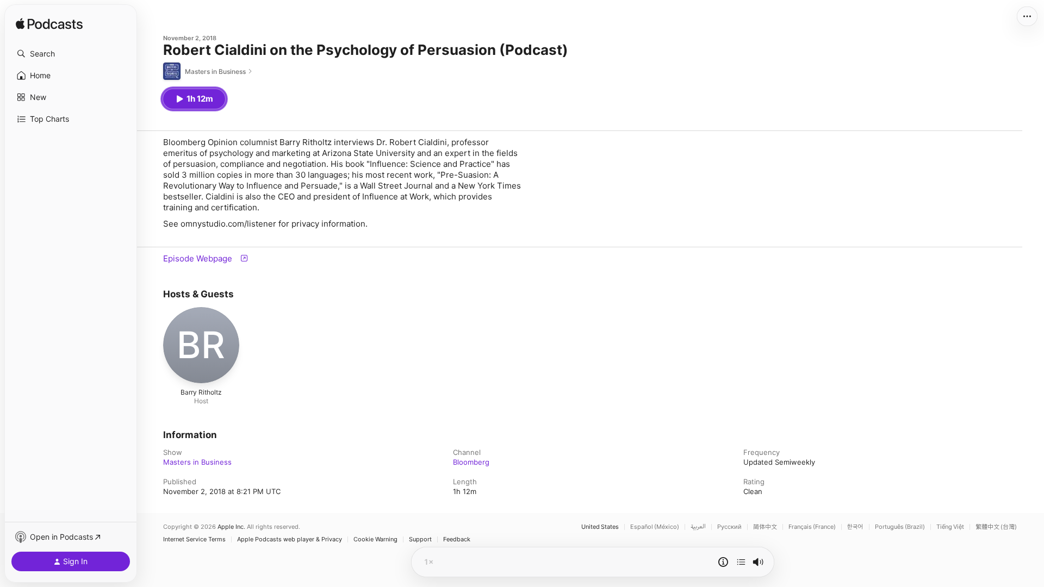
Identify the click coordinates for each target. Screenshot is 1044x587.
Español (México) (654, 527)
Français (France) (812, 527)
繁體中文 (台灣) (996, 527)
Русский (729, 527)
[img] (49, 24)
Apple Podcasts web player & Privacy (289, 539)
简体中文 (765, 527)
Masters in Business (197, 462)
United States (600, 527)
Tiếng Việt (950, 527)
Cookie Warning (375, 539)
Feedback (456, 539)
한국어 (855, 527)
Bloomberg (471, 462)
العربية (698, 527)
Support (420, 539)
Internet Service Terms (194, 539)
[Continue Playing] (741, 562)
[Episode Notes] (723, 562)
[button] (70, 54)
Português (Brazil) (900, 527)
